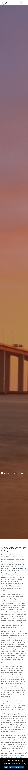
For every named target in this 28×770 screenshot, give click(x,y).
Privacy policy (19, 767)
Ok (6, 767)
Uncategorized (7, 556)
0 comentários (18, 556)
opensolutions (6, 554)
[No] (25, 764)
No (10, 767)
